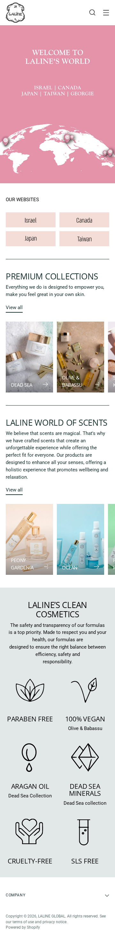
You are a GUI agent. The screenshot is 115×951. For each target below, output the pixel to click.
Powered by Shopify (23, 927)
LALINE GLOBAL (51, 916)
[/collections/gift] (57, 104)
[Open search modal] (92, 12)
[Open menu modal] (105, 12)
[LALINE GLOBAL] (15, 13)
